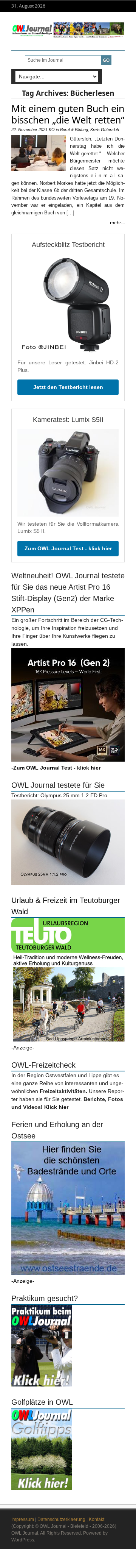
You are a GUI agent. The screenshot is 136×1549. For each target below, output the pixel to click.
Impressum (22, 1519)
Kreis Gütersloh (104, 129)
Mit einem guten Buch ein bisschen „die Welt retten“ (67, 114)
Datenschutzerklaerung (61, 1519)
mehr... (117, 222)
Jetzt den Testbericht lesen (68, 387)
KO (52, 129)
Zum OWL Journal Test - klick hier (68, 548)
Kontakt (96, 1519)
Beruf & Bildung (74, 129)
